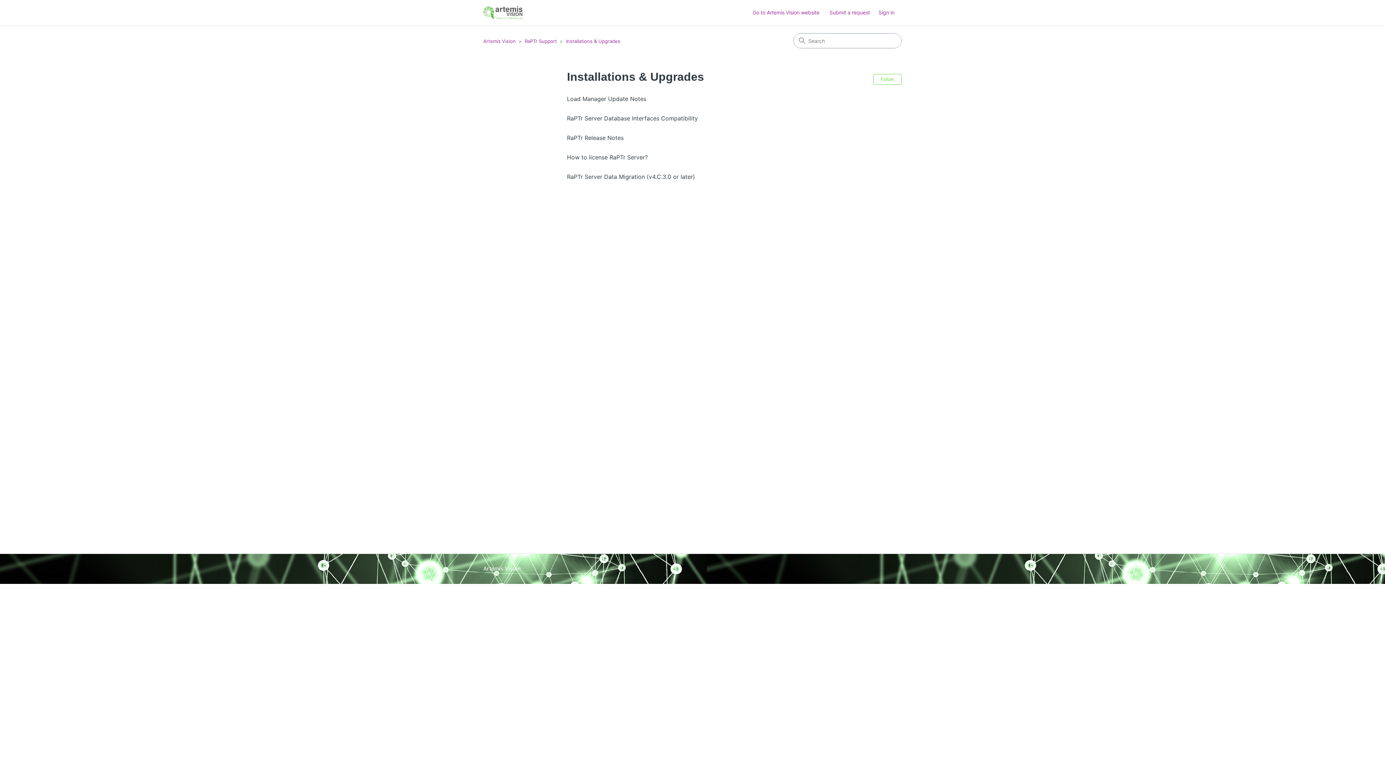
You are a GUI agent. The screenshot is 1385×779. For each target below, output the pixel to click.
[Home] (503, 12)
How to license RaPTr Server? (607, 157)
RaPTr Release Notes (595, 137)
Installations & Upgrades (593, 41)
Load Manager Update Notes (606, 98)
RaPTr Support (541, 41)
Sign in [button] (886, 12)
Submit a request (850, 12)
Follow (887, 79)
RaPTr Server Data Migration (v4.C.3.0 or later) (631, 176)
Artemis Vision (499, 41)
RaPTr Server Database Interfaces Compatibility (632, 118)
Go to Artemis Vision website (786, 12)
